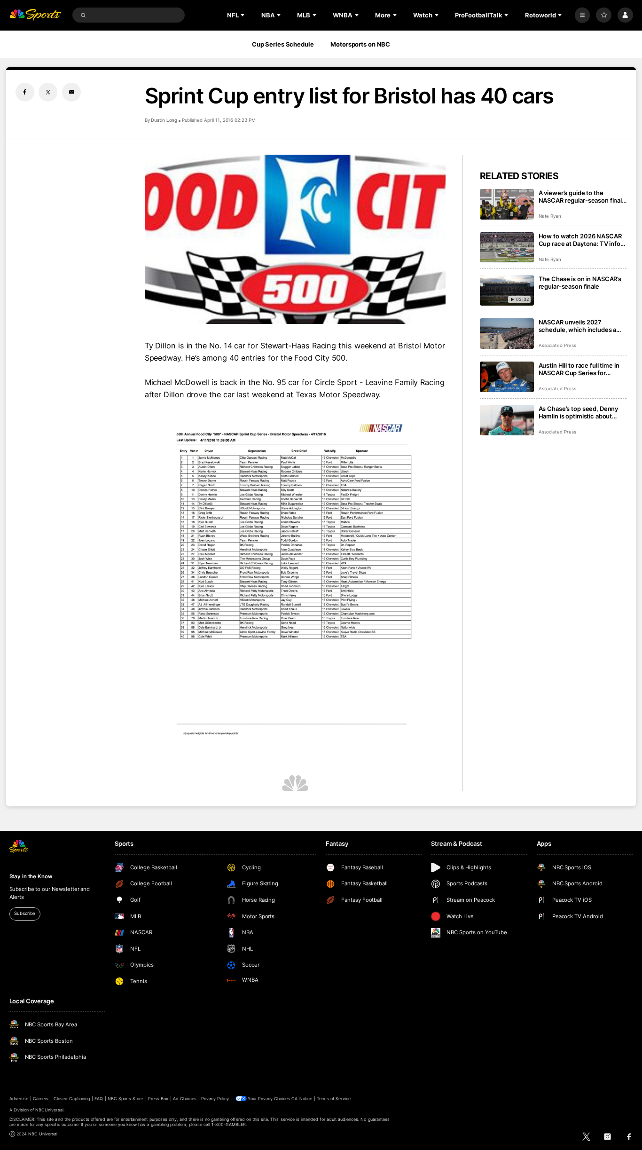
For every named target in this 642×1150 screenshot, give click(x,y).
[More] (582, 15)
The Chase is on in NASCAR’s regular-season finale (580, 282)
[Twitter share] (48, 92)
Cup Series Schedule (283, 44)
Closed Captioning (72, 1098)
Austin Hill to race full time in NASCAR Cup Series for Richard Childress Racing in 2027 (579, 369)
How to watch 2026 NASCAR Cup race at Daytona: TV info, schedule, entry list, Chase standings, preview (580, 239)
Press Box (158, 1098)
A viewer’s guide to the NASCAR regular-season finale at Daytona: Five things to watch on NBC (582, 196)
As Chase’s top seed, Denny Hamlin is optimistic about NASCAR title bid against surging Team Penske (579, 412)
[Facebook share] (25, 92)
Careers (40, 1098)
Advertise (18, 1098)
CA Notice (301, 1098)
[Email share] (71, 92)
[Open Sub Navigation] (243, 15)
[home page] (35, 15)
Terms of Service (334, 1098)
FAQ (98, 1098)
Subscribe (24, 913)
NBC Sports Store (125, 1098)
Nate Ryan (550, 216)
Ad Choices (184, 1098)
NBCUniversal (49, 1109)
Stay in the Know (31, 876)
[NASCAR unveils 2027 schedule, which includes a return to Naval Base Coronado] (507, 333)
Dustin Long (164, 120)
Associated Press (557, 345)
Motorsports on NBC (360, 44)
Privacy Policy (215, 1098)
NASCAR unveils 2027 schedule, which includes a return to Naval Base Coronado (582, 325)
